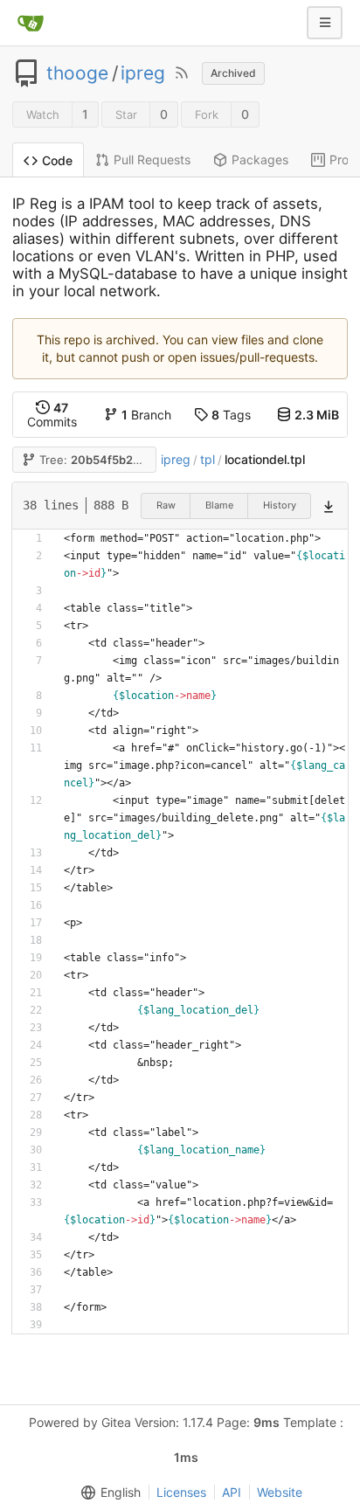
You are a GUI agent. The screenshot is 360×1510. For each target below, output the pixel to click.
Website (279, 1492)
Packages (260, 159)
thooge (77, 73)
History (279, 505)
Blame (219, 505)
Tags (231, 414)
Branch (146, 414)
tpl (207, 459)
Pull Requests (152, 159)
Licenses (181, 1492)
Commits (52, 414)
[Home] (30, 23)
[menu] (107, 1492)
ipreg (143, 73)
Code (57, 160)
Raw (166, 505)
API (231, 1492)
